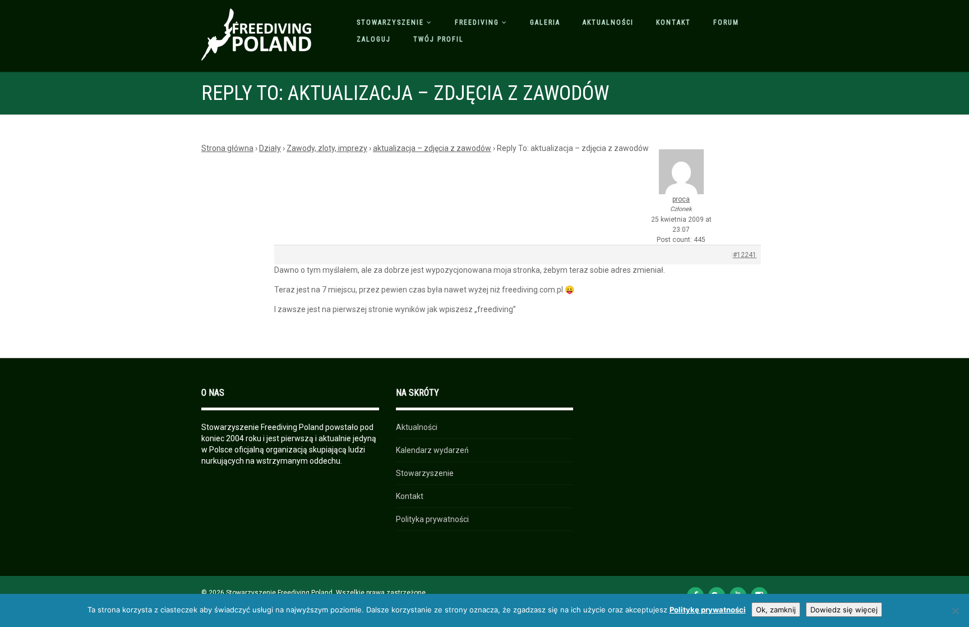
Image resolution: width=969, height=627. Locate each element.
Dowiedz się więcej (844, 609)
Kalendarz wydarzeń (432, 450)
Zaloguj (374, 39)
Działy (270, 148)
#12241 (744, 255)
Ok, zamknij (776, 609)
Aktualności (608, 22)
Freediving (477, 22)
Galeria (545, 22)
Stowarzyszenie (390, 22)
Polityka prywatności (432, 519)
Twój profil (438, 39)
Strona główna (227, 148)
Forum (726, 22)
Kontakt (673, 22)
